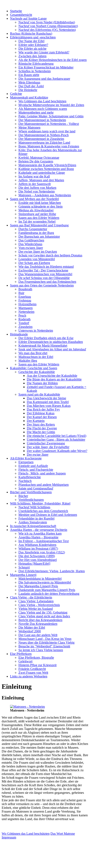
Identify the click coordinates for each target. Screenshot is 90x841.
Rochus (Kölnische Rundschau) (31, 33)
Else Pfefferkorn (21, 654)
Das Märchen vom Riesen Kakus (49, 405)
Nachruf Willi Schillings (34, 507)
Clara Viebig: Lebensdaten (36, 601)
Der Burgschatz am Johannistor (39, 236)
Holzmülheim (27, 304)
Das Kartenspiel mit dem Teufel (48, 402)
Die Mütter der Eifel (31, 627)
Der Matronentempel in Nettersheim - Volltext (48, 124)
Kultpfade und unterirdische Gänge (41, 172)
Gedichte (16, 93)
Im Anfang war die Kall (34, 176)
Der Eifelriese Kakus (40, 413)
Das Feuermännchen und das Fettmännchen (47, 281)
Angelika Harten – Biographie (38, 537)
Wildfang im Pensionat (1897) (38, 548)
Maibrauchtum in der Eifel (35, 357)
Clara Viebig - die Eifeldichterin (31, 597)
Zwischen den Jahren (32, 56)
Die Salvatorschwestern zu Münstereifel (44, 582)
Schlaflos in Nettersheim (34, 71)
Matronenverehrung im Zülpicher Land (44, 142)
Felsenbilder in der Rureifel (36, 518)
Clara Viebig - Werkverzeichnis (39, 605)
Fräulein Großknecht (32, 669)
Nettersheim (26, 311)
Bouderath (25, 289)
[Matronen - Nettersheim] (27, 706)
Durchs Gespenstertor (32, 229)
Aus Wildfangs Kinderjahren (37, 545)
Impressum (9, 837)
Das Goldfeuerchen (31, 240)
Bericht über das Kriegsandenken (40, 620)
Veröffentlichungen (31, 499)
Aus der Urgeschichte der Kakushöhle (52, 375)
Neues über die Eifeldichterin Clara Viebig (46, 642)
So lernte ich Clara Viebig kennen (40, 650)
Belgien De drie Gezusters (35, 161)
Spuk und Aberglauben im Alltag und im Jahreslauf (52, 349)
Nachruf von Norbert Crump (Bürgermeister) (48, 26)
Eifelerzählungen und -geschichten (33, 37)
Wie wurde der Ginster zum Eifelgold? (43, 52)
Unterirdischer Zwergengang (46, 443)
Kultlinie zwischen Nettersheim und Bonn (46, 169)
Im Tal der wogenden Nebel (36, 221)
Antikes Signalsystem (32, 522)
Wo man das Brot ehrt (32, 353)
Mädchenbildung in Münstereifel (40, 578)
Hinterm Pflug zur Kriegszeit (37, 665)
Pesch (22, 315)
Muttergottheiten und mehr (36, 112)
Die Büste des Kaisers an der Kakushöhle (54, 379)
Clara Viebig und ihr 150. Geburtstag (42, 612)
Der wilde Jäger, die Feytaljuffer (48, 447)
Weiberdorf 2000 (29, 631)
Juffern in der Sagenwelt (34, 184)
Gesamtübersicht (21, 14)
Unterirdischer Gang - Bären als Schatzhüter (56, 439)
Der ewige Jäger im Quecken (37, 251)
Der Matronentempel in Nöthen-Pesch (43, 135)
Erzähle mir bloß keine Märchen (39, 202)
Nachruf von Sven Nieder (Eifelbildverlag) (46, 22)
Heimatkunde (19, 334)
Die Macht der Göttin (41, 432)
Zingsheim (25, 327)
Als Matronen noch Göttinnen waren (42, 108)
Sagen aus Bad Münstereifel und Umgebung (39, 225)
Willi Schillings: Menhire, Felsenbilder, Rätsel (40, 503)
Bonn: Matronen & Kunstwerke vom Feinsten (48, 146)
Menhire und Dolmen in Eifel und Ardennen (47, 514)
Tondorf (23, 323)
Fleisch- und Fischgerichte (35, 469)
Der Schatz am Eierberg (34, 263)
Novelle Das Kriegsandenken (37, 623)
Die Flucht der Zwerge (42, 428)
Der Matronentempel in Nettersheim (42, 120)
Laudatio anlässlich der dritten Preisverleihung (48, 593)
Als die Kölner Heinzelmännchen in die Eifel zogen (52, 60)
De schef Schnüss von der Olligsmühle (44, 278)
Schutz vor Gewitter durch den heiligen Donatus (50, 255)
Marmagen (25, 308)
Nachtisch (25, 481)
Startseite (16, 11)
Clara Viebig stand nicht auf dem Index (44, 616)
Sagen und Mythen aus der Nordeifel (34, 199)
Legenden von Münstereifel (36, 259)
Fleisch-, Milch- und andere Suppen (42, 473)
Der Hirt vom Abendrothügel (37, 560)
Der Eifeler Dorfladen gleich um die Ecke (45, 338)
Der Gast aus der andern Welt (37, 635)
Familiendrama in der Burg (36, 233)
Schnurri (24, 567)
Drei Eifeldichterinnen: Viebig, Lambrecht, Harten (51, 571)
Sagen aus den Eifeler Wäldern (38, 217)
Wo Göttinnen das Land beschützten (42, 101)
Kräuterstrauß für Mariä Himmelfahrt (42, 345)
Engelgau (24, 296)
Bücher (23, 496)
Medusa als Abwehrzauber (36, 210)
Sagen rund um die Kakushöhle (39, 394)
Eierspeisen (25, 462)
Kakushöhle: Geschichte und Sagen (33, 368)
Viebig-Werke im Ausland (35, 608)
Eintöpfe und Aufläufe (33, 466)
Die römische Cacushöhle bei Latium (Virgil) (56, 436)
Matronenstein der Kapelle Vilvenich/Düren (47, 165)
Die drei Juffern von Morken (37, 187)
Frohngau (24, 300)
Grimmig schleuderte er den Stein (40, 206)
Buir (21, 293)
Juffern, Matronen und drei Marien (41, 180)
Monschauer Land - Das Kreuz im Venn (44, 639)
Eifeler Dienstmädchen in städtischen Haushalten (50, 342)
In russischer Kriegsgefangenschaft (33, 526)
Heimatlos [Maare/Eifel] (34, 563)
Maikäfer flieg (27, 360)
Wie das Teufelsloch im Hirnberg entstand (46, 266)
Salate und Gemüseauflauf (35, 488)
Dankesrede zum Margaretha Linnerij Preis (46, 590)
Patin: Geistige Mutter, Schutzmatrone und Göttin (51, 116)
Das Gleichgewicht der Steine (46, 398)
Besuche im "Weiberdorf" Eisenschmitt (44, 646)
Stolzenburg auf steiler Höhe (37, 214)
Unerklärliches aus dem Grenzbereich (43, 511)
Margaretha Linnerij (23, 575)
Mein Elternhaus (29, 82)
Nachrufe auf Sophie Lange (28, 18)
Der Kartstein (36, 420)
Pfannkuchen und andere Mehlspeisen (43, 484)
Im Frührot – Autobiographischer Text (43, 541)
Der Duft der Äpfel (31, 86)
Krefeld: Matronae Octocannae (38, 157)
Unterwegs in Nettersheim (35, 330)
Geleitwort (25, 661)
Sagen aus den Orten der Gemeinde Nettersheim (42, 285)
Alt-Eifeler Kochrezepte (26, 458)
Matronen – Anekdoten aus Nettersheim (44, 195)
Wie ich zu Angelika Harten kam (40, 533)
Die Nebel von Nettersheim (36, 191)
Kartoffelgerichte (29, 477)
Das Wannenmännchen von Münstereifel (45, 274)
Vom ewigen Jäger (30, 248)
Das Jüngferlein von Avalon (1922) (41, 552)
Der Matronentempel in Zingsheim (41, 139)
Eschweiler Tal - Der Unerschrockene (43, 270)
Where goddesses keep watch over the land (46, 131)
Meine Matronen (29, 127)
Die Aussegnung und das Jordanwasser (44, 78)
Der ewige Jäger (37, 454)
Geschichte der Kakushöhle (36, 372)
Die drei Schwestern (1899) (36, 556)
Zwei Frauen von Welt (33, 672)
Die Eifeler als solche (32, 48)
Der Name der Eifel (31, 41)
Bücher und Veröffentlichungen (31, 492)
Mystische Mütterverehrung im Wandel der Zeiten (51, 105)
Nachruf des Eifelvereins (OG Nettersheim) (47, 30)
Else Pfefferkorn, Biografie (36, 657)
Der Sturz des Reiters (41, 424)
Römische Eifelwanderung (36, 63)
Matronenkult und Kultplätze (29, 97)
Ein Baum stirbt (28, 75)
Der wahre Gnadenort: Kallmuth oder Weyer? (57, 451)
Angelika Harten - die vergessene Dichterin (38, 529)
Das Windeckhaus (30, 244)
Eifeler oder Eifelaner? (33, 45)
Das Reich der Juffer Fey (43, 409)
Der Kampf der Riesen (42, 417)
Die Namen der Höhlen (42, 383)
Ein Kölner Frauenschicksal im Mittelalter (45, 67)
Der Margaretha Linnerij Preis (38, 586)
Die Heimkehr (27, 90)
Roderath (24, 319)
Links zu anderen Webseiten (28, 676)
